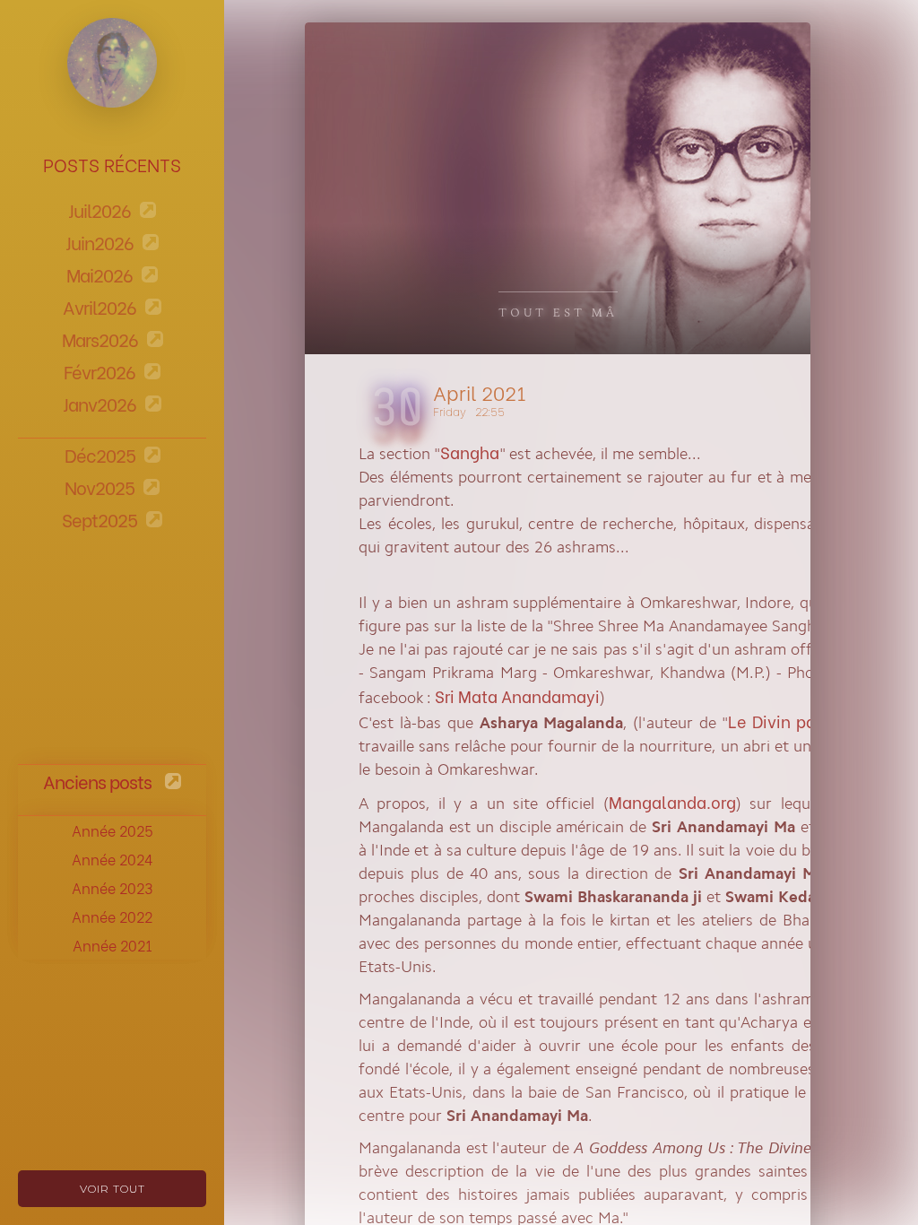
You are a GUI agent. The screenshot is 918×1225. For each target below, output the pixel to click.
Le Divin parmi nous (806, 720)
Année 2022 (112, 916)
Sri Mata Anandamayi (517, 695)
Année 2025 (112, 830)
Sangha (469, 451)
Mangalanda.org (672, 801)
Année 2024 (112, 858)
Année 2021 (112, 944)
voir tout (112, 1188)
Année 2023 (112, 887)
